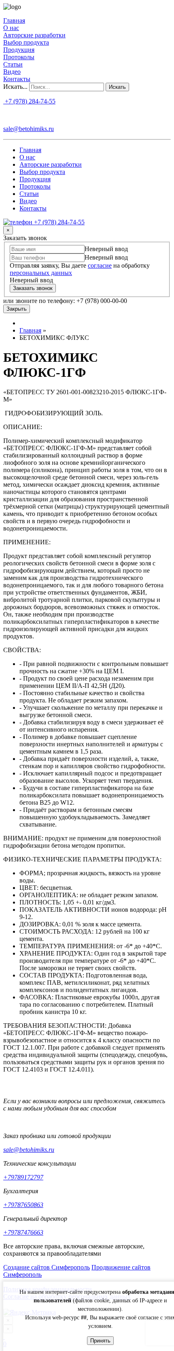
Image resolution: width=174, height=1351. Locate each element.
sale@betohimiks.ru (28, 128)
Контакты (16, 78)
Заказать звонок (33, 288)
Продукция (18, 49)
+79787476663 (23, 1232)
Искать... (15, 86)
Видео (12, 71)
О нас (11, 27)
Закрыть (16, 309)
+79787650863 (23, 1204)
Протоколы (18, 57)
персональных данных (41, 272)
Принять (100, 1341)
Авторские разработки (34, 35)
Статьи (13, 64)
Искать (117, 87)
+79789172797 (23, 1177)
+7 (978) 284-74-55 (29, 101)
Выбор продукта (26, 42)
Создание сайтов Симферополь (46, 1267)
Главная (14, 20)
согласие (100, 265)
